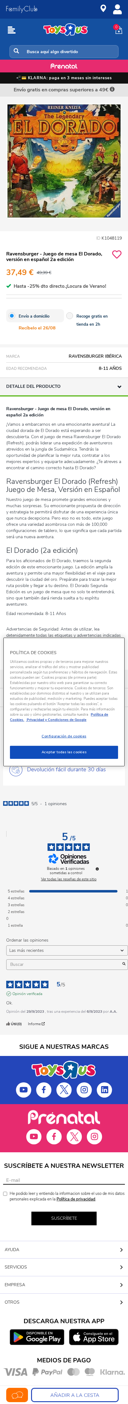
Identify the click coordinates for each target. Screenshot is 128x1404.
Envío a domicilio (34, 316)
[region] (64, 702)
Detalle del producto (33, 386)
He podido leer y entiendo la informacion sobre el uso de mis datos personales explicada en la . (67, 1196)
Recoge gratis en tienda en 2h (92, 320)
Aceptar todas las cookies (64, 752)
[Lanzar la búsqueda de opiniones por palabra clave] (123, 964)
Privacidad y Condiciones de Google (56, 719)
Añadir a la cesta (74, 1395)
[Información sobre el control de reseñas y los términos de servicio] (97, 868)
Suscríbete (64, 1218)
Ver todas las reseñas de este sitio (69, 879)
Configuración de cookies (64, 736)
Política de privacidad (76, 1199)
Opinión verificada (27, 993)
